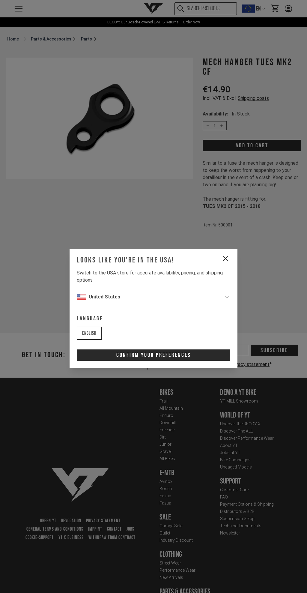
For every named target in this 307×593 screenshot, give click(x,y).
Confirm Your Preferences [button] (153, 355)
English (89, 333)
